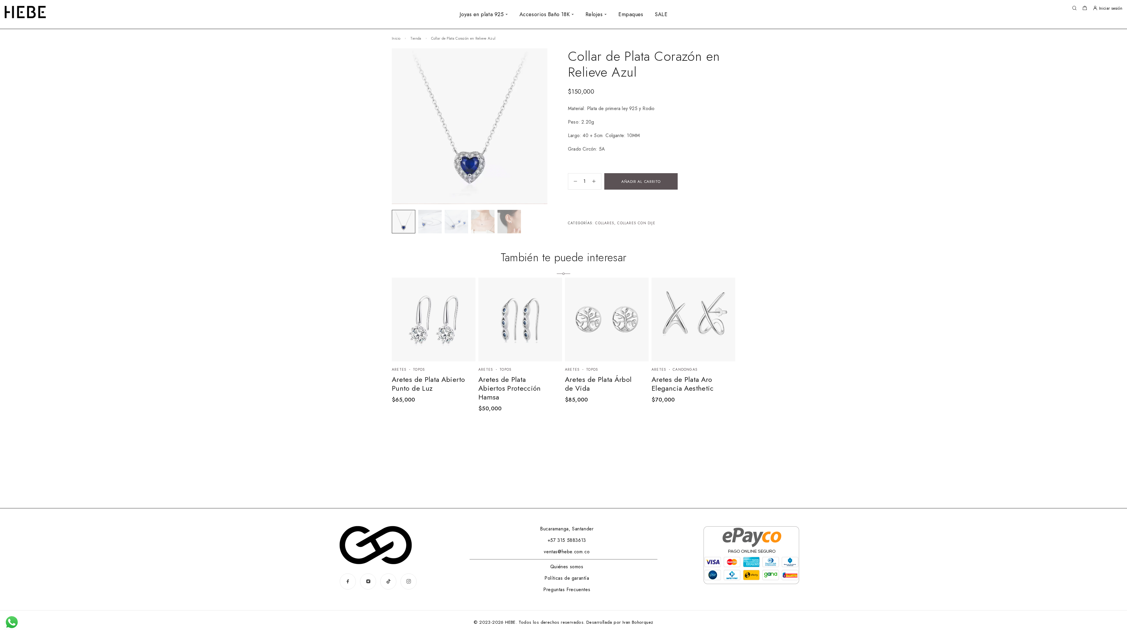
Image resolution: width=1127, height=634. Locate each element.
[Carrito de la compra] (1084, 9)
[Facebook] (348, 581)
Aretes (399, 369)
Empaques (630, 14)
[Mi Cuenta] (1095, 8)
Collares (604, 223)
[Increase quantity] (596, 181)
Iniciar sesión (1110, 8)
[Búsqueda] (1074, 8)
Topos (419, 369)
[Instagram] (368, 581)
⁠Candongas (685, 369)
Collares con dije (636, 223)
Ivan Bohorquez (637, 622)
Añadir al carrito (641, 181)
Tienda (415, 38)
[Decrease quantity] (572, 181)
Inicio (396, 38)
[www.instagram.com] (409, 581)
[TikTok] (388, 581)
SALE (661, 14)
